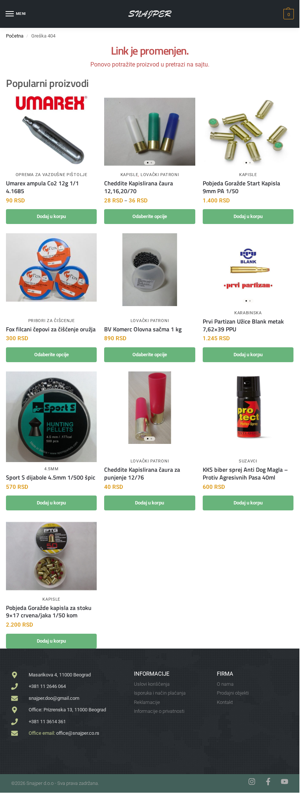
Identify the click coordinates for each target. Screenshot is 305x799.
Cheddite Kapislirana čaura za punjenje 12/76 (142, 473)
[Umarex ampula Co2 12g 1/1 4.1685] (51, 131)
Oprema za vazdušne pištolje (51, 174)
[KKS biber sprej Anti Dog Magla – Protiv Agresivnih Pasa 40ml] (248, 405)
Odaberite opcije (149, 216)
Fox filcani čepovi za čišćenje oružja (51, 329)
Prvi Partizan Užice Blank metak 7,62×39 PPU (243, 325)
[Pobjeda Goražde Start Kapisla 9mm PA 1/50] (248, 131)
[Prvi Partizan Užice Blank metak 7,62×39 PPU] (248, 269)
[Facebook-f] (268, 781)
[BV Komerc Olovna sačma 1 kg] (149, 269)
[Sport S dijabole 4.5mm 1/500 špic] (51, 416)
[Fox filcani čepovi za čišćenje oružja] (51, 267)
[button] (288, 14)
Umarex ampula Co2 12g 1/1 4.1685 (42, 187)
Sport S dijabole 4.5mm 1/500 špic (50, 477)
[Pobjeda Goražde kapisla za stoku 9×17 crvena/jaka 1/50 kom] (51, 556)
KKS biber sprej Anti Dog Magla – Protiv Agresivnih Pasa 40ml (245, 473)
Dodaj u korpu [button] (51, 216)
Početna (14, 36)
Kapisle (129, 174)
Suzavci (248, 461)
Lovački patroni (160, 174)
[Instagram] (252, 781)
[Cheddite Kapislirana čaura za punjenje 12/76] (149, 407)
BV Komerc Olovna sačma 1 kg (143, 329)
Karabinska (248, 313)
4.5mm (51, 469)
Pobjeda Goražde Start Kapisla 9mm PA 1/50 (241, 187)
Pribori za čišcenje (51, 320)
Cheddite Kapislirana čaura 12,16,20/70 (138, 187)
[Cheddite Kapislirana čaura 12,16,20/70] (149, 131)
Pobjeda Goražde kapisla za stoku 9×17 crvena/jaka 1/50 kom (49, 612)
